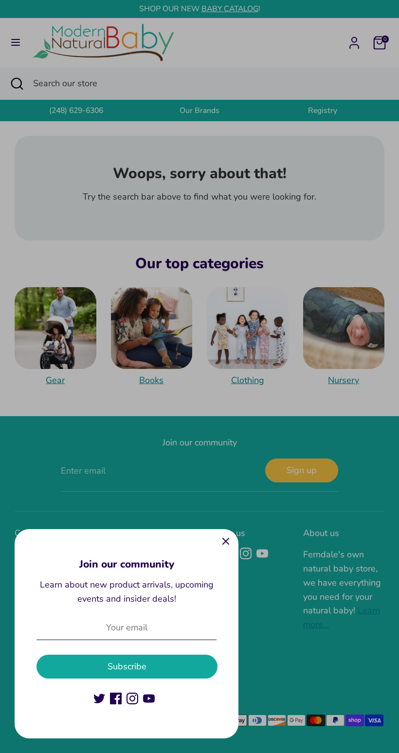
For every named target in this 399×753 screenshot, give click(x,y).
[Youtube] (149, 698)
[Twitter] (99, 698)
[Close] (225, 541)
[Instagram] (132, 698)
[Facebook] (116, 698)
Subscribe (127, 666)
